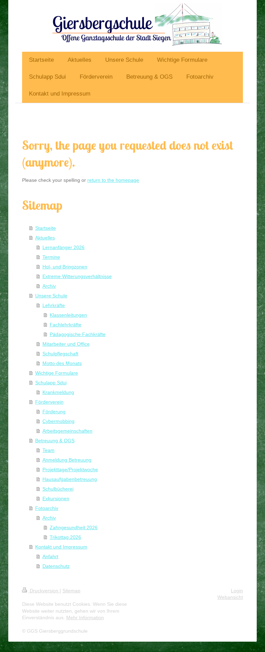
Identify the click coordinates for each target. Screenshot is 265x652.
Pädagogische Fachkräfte (78, 334)
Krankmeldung (58, 392)
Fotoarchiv (46, 508)
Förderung (54, 411)
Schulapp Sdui (51, 382)
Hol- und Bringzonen (64, 266)
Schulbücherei (57, 489)
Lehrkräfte (53, 305)
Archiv (49, 286)
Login (237, 590)
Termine (51, 257)
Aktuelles (45, 237)
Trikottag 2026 (65, 537)
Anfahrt (50, 556)
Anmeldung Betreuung (66, 460)
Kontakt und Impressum (61, 547)
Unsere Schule (51, 295)
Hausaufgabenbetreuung (69, 479)
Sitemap (71, 590)
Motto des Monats (62, 363)
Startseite (45, 228)
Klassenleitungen (68, 315)
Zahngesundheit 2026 (74, 527)
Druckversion (44, 590)
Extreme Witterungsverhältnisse (77, 276)
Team (48, 450)
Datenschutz (56, 566)
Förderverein (49, 402)
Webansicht (230, 597)
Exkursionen (55, 498)
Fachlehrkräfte (65, 324)
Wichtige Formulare (56, 373)
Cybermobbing (58, 421)
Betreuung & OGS (55, 440)
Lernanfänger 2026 (63, 247)
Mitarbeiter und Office (66, 344)
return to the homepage (113, 180)
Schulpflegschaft (60, 353)
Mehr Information (85, 617)
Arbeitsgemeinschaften (67, 431)
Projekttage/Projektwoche (70, 469)
